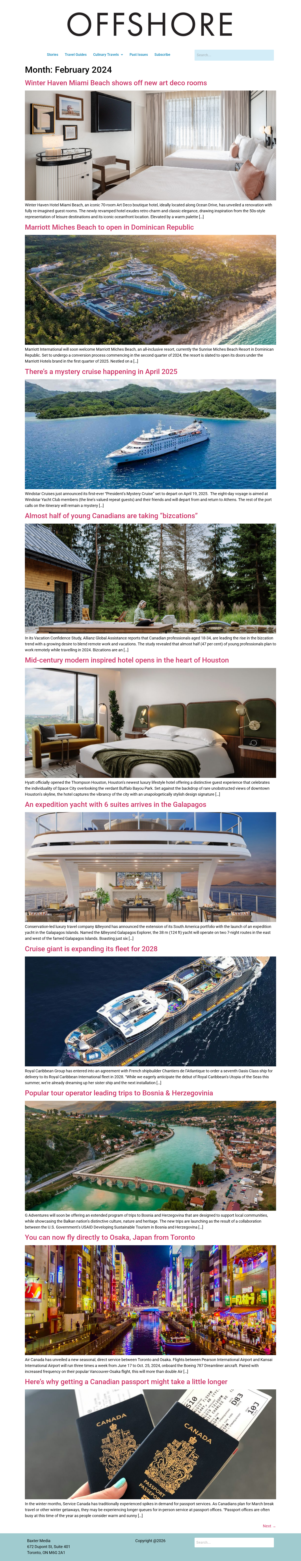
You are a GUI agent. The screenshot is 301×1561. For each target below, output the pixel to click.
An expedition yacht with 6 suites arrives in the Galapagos (115, 804)
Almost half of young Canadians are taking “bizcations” (111, 516)
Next (269, 1526)
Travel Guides (76, 55)
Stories (52, 55)
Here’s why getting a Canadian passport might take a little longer (126, 1382)
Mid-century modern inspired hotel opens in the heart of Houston (127, 660)
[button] (108, 55)
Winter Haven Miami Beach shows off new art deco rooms (116, 83)
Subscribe (162, 55)
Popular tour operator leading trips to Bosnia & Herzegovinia (119, 1093)
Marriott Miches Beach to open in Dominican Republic (109, 227)
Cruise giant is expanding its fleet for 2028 (91, 949)
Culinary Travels (106, 55)
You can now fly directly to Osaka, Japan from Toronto (110, 1237)
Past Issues (139, 55)
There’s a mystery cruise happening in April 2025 (101, 371)
